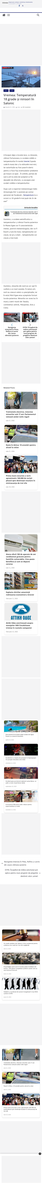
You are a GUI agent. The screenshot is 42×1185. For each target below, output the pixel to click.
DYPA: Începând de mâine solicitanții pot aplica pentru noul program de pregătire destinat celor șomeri (21, 873)
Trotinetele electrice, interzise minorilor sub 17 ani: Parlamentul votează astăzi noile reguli (24, 212)
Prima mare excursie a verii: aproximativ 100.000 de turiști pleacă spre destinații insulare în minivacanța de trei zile (20, 1109)
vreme (12, 90)
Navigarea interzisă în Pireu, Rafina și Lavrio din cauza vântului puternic (22, 863)
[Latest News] (4, 15)
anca (18, 107)
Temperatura (28, 195)
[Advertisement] (21, 44)
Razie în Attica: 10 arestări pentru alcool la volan (18, 1086)
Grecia (6, 90)
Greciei (26, 161)
